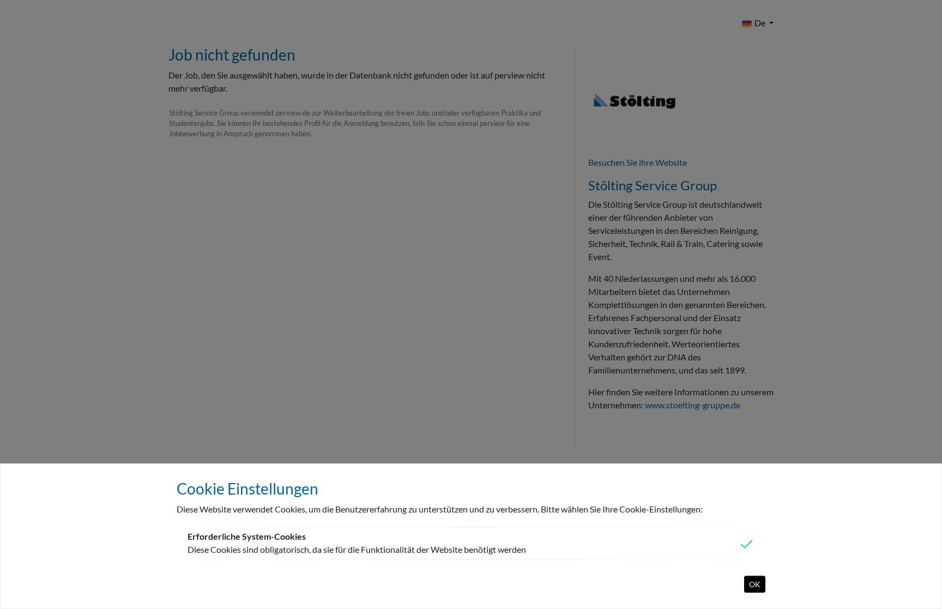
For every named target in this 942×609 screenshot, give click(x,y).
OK (754, 584)
